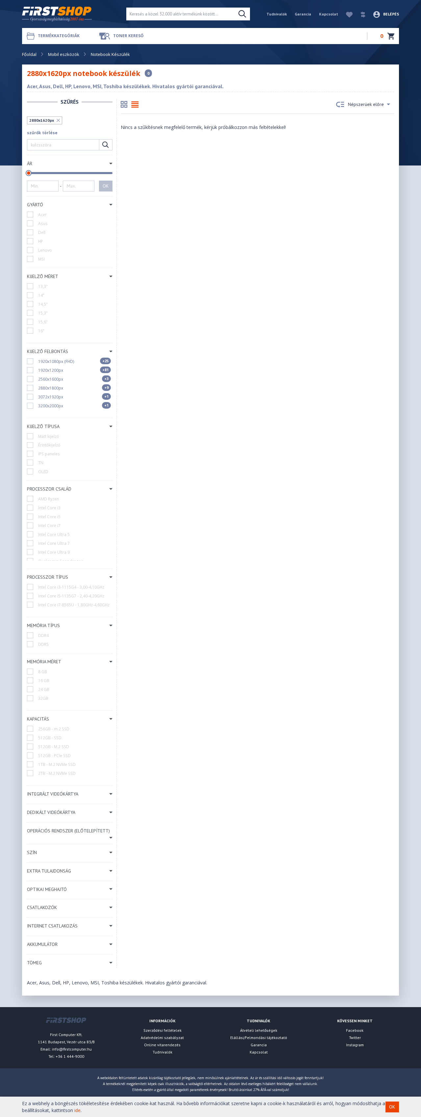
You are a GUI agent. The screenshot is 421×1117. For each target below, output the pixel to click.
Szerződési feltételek (162, 1030)
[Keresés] (242, 14)
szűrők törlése (42, 133)
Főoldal (29, 54)
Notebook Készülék (110, 54)
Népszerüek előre (366, 104)
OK (106, 186)
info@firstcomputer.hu (72, 1049)
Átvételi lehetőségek (258, 1030)
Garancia (303, 14)
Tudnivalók (276, 14)
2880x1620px (41, 120)
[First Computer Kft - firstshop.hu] (69, 14)
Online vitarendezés (162, 1044)
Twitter (355, 1037)
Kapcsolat (328, 14)
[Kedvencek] (346, 14)
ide (77, 1110)
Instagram (355, 1044)
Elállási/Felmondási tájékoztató (258, 1037)
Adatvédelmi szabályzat (162, 1037)
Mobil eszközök (63, 54)
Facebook (354, 1030)
